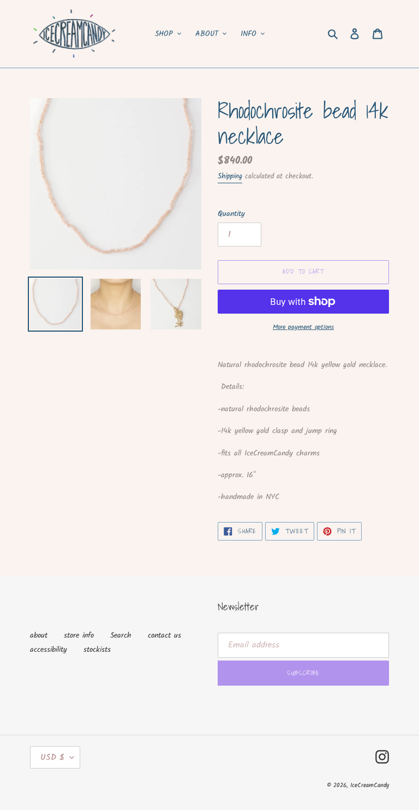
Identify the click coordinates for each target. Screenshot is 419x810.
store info (79, 635)
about (38, 635)
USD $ (52, 757)
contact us (164, 635)
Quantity (231, 214)
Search (120, 635)
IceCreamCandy (369, 785)
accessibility (48, 650)
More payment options (303, 327)
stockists (97, 650)
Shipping (230, 176)
